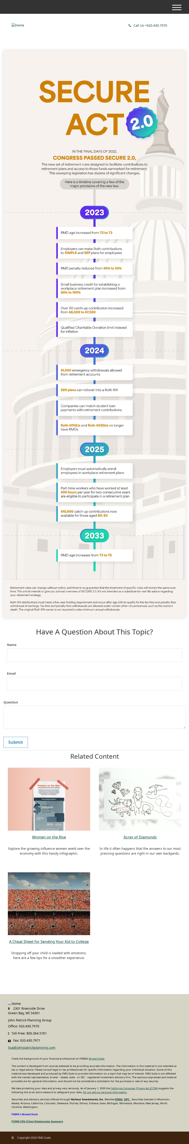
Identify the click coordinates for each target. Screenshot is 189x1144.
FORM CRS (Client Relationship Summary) (37, 1121)
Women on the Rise (49, 837)
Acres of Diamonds (140, 837)
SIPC (127, 1099)
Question (10, 702)
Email (11, 673)
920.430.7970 (150, 25)
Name (11, 645)
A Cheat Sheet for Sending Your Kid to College (49, 941)
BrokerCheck (96, 1058)
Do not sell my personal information (105, 1092)
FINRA (119, 1099)
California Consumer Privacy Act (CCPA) (134, 1088)
